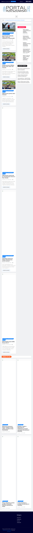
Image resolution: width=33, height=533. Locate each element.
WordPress (4, 530)
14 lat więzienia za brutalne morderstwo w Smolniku (23, 504)
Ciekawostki (19, 522)
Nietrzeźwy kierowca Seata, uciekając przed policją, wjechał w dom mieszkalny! (7, 428)
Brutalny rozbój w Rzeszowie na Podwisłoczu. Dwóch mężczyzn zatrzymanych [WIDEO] (23, 429)
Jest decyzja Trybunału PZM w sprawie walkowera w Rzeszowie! (15, 20)
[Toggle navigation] (16, 16)
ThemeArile (9, 531)
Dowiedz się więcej (6, 48)
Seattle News (9, 530)
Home (3, 20)
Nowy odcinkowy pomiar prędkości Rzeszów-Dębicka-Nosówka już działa (8, 504)
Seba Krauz (4, 69)
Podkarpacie (19, 519)
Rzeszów (18, 520)
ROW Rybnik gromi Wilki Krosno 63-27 (8, 342)
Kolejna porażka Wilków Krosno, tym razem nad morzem (8, 66)
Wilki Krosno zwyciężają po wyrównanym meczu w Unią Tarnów (8, 176)
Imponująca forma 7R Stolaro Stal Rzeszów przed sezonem (7, 260)
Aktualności (19, 517)
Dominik (3, 431)
